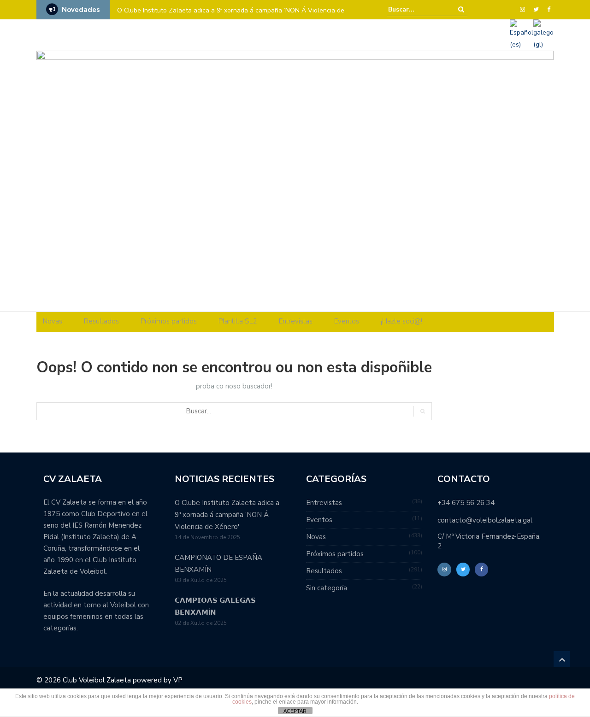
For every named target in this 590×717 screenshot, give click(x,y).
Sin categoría (326, 588)
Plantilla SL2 (237, 321)
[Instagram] (522, 9)
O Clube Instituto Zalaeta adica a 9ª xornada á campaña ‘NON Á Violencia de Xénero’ (230, 16)
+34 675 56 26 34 (466, 502)
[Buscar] (461, 9)
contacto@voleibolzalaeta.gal (484, 520)
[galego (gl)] (543, 34)
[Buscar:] (416, 9)
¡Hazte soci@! (401, 321)
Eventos (346, 321)
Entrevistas (296, 321)
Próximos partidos (169, 321)
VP (178, 680)
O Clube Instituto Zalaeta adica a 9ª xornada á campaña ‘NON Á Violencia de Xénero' (227, 514)
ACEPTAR (295, 711)
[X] (536, 9)
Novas (52, 321)
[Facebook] (549, 9)
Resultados (101, 321)
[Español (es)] (521, 34)
